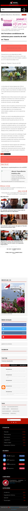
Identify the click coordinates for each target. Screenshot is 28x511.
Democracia (14, 408)
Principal (20, 14)
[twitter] (13, 422)
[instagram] (16, 422)
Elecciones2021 (6, 411)
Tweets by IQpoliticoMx (7, 361)
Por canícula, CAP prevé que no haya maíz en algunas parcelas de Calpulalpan (13, 210)
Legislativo (16, 411)
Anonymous (9, 369)
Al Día (4, 406)
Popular (14, 365)
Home (2, 29)
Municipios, (10, 43)
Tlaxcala (6, 431)
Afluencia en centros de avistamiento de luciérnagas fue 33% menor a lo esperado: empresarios (12, 243)
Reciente (23, 365)
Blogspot (14, 509)
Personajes (5, 413)
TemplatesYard (15, 507)
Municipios (7, 29)
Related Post (5, 196)
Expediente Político (9, 445)
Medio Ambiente (5, 231)
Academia (7, 492)
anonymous (9, 386)
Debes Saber (5, 408)
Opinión (6, 497)
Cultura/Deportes (12, 406)
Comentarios (5, 365)
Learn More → (12, 483)
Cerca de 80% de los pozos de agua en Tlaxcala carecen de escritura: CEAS (14, 226)
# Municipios (7, 154)
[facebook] (11, 422)
